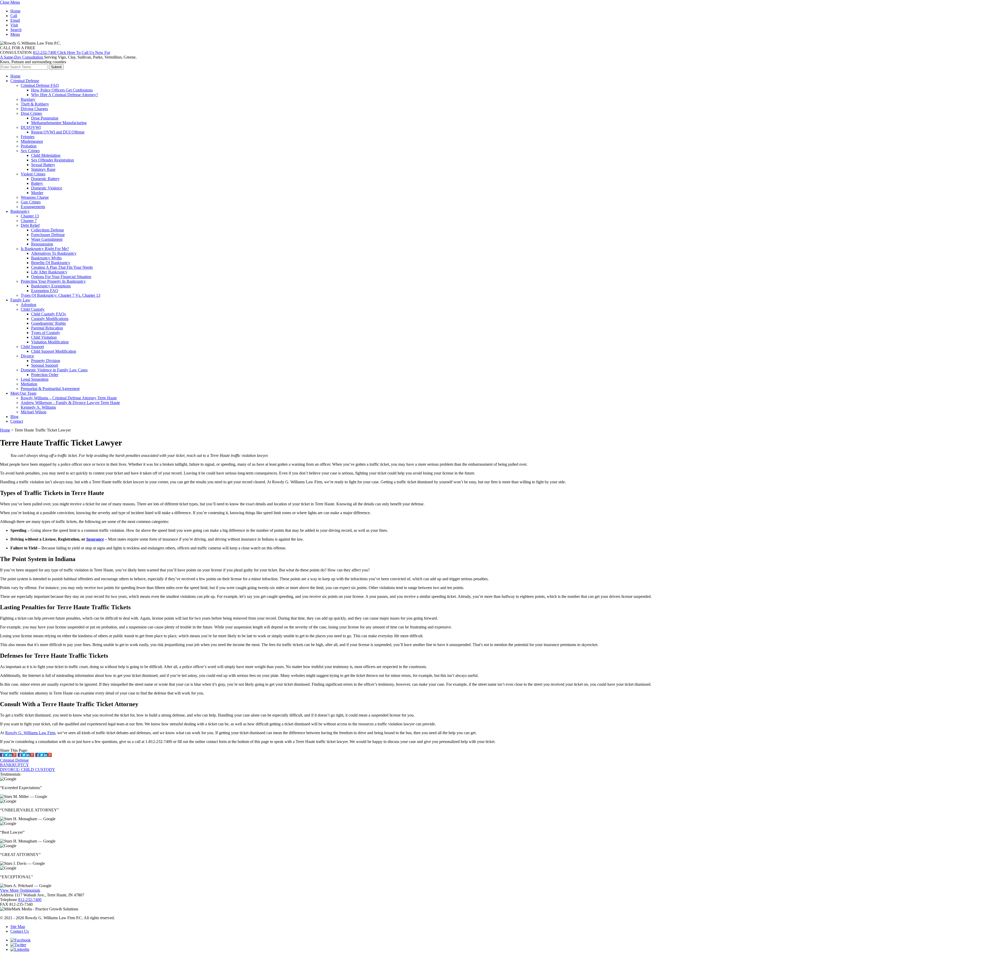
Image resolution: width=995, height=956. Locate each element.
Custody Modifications (49, 318)
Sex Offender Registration (52, 160)
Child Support (32, 346)
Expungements (33, 206)
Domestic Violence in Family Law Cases (54, 370)
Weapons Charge (35, 197)
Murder (37, 192)
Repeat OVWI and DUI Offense (57, 132)
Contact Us (19, 931)
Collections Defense (47, 230)
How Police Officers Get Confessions (62, 90)
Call (13, 15)
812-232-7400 (29, 899)
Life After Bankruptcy (49, 272)
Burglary (28, 99)
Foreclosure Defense (48, 234)
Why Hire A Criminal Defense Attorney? (64, 95)
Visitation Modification (50, 342)
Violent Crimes (33, 174)
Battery (37, 183)
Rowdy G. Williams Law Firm (30, 733)
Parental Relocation (47, 328)
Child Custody (33, 309)
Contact (16, 421)
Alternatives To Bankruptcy (53, 253)
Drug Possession (44, 118)
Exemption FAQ (44, 290)
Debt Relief (30, 225)
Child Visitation (44, 337)
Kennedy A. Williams (38, 407)
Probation (29, 146)
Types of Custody (45, 332)
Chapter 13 (30, 216)
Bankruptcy (20, 211)
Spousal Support (44, 365)
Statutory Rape (43, 169)
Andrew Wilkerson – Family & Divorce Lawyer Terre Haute (70, 402)
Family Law (20, 300)
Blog (14, 416)
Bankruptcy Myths (46, 258)
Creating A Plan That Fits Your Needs (62, 267)
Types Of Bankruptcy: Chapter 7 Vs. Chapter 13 (60, 295)
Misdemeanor (32, 141)
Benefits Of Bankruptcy (50, 262)
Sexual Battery (43, 164)
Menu (15, 34)
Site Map (17, 926)
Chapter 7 (29, 220)
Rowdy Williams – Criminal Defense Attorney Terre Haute (69, 398)
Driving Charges (34, 109)
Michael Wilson (33, 412)
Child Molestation (45, 155)
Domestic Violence (46, 188)
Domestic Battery (45, 178)
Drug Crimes (31, 113)
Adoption (28, 304)
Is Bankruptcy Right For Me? (45, 248)
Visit (14, 25)
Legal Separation (34, 379)
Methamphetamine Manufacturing (59, 123)
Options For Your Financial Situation (61, 276)
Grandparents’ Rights (48, 323)
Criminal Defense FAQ (40, 85)
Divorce (27, 356)
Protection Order (44, 374)
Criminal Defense (24, 81)
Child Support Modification (53, 351)
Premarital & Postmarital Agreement (50, 388)
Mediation (29, 384)
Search (16, 29)
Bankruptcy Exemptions (51, 286)
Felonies (27, 136)
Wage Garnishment (46, 239)
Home (15, 11)
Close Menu (10, 2)
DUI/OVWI (31, 127)
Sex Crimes (30, 150)
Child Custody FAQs (48, 314)
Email (15, 20)
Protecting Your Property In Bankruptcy (53, 281)
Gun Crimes (31, 202)
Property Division (45, 360)
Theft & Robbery (35, 104)
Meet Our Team (23, 393)
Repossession (42, 244)
